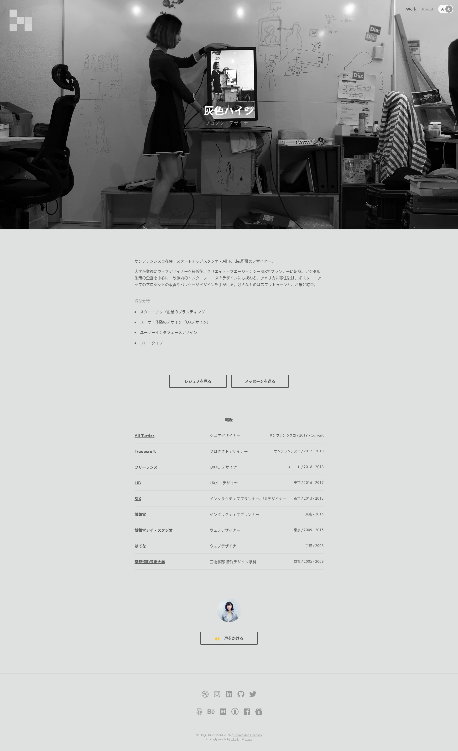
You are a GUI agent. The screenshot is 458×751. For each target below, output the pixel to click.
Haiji (235, 739)
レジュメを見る (198, 381)
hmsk (248, 739)
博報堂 (140, 514)
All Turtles (145, 435)
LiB (138, 483)
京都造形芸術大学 (150, 561)
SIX (138, 498)
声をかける (229, 638)
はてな (140, 546)
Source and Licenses (248, 735)
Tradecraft (145, 451)
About (427, 9)
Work (411, 9)
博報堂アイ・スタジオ (154, 530)
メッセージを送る (260, 381)
